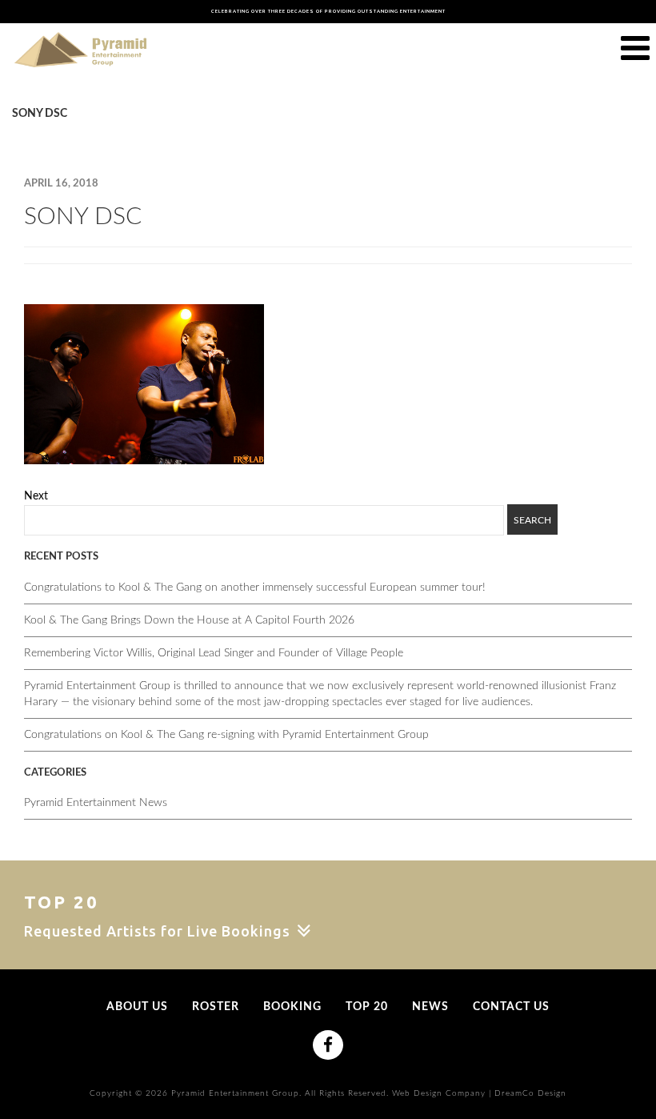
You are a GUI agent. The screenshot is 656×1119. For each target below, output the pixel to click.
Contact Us (511, 1007)
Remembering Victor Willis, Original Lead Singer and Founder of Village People (213, 653)
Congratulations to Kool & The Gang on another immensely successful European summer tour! (255, 587)
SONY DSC (83, 217)
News (430, 1007)
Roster (215, 1007)
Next (36, 496)
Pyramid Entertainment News (95, 802)
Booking (292, 1007)
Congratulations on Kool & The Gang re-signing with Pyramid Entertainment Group (226, 734)
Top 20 (367, 1007)
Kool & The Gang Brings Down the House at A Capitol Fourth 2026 (189, 620)
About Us (137, 1007)
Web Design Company (439, 1093)
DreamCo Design (530, 1093)
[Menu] (635, 48)
